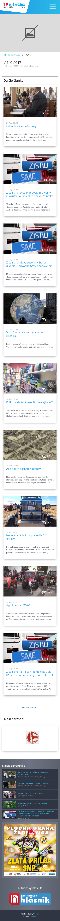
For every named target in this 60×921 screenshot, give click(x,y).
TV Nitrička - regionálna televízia (15, 6)
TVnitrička (34, 917)
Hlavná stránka (13, 55)
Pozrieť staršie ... (30, 707)
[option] (30, 738)
